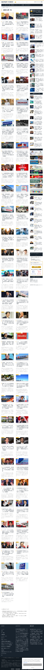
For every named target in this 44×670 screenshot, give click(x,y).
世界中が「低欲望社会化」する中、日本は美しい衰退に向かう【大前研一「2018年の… (38, 238)
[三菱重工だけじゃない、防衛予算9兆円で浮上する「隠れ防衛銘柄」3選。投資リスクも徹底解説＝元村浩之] (31, 111)
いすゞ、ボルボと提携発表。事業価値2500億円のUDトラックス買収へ (22, 343)
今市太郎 (22, 641)
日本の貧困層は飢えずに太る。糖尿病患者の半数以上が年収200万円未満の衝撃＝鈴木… (38, 232)
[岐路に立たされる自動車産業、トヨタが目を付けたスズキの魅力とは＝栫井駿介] (7, 377)
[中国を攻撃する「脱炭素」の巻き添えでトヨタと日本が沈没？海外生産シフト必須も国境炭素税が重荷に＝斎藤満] (7, 209)
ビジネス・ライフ (3, 416)
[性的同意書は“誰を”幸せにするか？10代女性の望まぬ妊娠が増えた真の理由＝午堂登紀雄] (22, 252)
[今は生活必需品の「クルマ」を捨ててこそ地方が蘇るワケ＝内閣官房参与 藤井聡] (7, 587)
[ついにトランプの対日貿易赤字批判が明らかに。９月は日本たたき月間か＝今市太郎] (22, 503)
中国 (23, 636)
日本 (24, 647)
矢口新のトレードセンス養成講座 (6, 644)
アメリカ (20, 647)
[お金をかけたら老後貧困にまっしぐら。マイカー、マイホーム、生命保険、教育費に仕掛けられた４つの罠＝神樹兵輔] (22, 123)
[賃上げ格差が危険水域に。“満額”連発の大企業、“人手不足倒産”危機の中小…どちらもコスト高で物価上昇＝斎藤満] (7, 145)
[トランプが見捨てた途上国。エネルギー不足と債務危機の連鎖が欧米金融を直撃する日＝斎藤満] (31, 117)
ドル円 (18, 639)
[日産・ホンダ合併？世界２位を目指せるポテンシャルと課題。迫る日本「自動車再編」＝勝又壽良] (7, 37)
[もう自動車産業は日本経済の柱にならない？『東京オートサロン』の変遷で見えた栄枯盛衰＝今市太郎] (7, 167)
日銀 (22, 647)
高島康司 (20, 629)
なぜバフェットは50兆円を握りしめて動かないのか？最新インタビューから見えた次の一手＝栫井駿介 (36, 37)
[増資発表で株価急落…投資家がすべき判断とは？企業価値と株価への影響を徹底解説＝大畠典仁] (31, 127)
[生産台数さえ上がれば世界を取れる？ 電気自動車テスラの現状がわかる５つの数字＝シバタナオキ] (22, 524)
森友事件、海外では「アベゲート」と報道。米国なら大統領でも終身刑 (38, 198)
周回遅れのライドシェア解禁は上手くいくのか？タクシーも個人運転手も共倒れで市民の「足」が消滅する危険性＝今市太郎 (22, 88)
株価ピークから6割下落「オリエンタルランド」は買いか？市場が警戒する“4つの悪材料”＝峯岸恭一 (38, 133)
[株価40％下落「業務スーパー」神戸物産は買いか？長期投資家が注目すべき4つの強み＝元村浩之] (31, 101)
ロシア (17, 648)
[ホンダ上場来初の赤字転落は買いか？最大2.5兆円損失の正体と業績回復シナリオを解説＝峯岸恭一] (31, 122)
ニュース (2, 99)
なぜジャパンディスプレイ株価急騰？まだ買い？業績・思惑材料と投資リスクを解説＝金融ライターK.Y (38, 145)
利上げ (19, 648)
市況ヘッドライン (4, 639)
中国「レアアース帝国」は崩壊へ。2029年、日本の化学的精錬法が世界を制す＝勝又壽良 (36, 26)
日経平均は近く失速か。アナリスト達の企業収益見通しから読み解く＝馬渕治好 (8, 510)
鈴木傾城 (17, 629)
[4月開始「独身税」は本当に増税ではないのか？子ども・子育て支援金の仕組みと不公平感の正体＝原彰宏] (31, 138)
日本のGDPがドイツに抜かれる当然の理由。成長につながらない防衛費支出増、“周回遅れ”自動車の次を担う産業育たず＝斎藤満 (22, 154)
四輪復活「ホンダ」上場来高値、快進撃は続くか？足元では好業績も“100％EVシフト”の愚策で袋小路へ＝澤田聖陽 (22, 110)
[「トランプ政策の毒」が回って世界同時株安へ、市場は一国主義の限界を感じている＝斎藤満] (7, 482)
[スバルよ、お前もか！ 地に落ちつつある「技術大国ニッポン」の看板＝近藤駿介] (22, 566)
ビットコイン (20, 637)
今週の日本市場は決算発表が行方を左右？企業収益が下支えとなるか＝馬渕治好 (22, 468)
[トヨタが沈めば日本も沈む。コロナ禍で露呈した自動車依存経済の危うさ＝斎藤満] (22, 294)
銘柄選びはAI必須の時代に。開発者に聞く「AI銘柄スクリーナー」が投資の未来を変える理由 (36, 12)
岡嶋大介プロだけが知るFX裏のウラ (7, 643)
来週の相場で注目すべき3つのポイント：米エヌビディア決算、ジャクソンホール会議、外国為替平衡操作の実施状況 (36, 630)
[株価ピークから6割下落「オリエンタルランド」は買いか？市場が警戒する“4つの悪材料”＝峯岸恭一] (31, 132)
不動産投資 (3, 634)
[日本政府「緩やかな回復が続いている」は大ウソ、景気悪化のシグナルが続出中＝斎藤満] (7, 440)
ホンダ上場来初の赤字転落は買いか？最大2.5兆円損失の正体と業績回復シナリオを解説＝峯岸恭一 (38, 123)
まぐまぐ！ (18, 657)
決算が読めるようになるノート (20, 631)
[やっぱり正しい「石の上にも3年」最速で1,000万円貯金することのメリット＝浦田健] (7, 566)
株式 (16, 416)
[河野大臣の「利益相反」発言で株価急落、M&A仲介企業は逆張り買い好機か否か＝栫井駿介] (7, 231)
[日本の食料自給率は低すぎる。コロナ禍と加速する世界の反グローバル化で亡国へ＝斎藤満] (7, 315)
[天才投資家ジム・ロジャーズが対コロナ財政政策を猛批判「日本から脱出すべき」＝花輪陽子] (22, 315)
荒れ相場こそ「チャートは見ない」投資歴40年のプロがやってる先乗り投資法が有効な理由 (36, 31)
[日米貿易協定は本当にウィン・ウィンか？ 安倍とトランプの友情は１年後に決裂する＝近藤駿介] (22, 482)
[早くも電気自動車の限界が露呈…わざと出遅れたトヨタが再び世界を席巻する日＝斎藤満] (22, 37)
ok (32, 664)
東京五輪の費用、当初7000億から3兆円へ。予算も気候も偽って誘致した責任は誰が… (38, 227)
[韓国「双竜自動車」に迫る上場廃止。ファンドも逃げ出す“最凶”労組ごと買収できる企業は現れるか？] (7, 188)
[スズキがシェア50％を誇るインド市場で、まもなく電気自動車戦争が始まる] (7, 419)
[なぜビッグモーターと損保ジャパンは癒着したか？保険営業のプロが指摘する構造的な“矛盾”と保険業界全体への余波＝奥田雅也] (7, 123)
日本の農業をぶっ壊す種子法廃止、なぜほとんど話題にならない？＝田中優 (38, 249)
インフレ (26, 647)
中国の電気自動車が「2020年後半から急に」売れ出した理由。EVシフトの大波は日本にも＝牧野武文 (22, 218)
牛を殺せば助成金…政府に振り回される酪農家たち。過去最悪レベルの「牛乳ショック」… (38, 204)
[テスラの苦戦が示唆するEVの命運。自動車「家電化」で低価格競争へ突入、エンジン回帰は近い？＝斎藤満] (7, 57)
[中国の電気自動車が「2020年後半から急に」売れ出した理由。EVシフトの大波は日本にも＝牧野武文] (22, 209)
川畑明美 (18, 651)
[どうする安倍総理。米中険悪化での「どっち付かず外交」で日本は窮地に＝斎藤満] (7, 461)
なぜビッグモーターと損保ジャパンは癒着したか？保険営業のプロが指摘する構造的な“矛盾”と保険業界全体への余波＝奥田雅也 (8, 131)
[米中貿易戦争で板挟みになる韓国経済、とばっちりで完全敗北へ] (22, 545)
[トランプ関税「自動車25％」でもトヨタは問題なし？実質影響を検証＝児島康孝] (7, 16)
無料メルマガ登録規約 (34, 262)
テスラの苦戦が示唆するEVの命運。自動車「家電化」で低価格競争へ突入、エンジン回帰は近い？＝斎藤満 (8, 66)
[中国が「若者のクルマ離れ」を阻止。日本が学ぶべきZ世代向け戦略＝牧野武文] (7, 273)
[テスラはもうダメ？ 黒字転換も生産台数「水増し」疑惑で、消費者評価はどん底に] (22, 440)
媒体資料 (31, 278)
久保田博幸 (21, 651)
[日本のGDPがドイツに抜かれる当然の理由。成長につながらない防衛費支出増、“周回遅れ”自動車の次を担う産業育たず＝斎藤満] (22, 145)
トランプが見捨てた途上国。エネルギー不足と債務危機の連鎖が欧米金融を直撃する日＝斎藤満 (38, 118)
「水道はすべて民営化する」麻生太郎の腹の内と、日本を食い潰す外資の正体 (38, 244)
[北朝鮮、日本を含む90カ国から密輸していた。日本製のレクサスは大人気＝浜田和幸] (7, 357)
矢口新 (21, 636)
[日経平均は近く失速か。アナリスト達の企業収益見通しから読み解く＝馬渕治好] (7, 503)
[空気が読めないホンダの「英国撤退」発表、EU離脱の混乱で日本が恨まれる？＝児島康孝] (7, 398)
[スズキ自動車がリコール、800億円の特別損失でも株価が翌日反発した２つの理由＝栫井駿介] (22, 357)
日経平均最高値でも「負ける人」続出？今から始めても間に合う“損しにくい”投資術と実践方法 (36, 19)
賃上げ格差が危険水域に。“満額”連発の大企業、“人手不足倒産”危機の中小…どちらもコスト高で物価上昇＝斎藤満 (8, 154)
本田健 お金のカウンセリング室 (6, 651)
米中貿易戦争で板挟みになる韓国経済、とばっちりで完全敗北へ (22, 552)
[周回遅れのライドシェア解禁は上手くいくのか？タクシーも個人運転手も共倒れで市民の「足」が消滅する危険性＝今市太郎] (22, 80)
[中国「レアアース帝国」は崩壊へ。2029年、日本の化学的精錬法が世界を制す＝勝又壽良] (31, 106)
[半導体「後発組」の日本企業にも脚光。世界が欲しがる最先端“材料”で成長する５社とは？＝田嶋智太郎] (22, 57)
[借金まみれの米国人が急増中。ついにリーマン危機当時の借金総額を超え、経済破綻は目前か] (22, 377)
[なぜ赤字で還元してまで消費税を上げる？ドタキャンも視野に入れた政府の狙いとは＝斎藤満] (22, 398)
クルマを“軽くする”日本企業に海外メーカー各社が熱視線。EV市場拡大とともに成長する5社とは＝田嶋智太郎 (8, 88)
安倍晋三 (25, 636)
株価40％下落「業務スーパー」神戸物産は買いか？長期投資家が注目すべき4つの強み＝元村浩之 (38, 102)
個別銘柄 (25, 633)
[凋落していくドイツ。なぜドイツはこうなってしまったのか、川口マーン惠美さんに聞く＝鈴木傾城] (7, 102)
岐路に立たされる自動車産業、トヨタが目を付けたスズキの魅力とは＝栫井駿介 (8, 385)
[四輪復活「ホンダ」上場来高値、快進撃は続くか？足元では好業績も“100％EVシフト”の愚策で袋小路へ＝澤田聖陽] (22, 102)
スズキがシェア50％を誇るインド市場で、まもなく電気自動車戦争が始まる (8, 426)
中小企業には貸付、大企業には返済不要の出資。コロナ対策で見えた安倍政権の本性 (38, 215)
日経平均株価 (22, 633)
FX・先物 (2, 632)
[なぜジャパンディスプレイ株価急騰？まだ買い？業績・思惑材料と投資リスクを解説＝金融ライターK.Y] (31, 144)
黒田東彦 (18, 640)
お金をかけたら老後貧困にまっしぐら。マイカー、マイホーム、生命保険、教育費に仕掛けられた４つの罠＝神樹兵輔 (22, 131)
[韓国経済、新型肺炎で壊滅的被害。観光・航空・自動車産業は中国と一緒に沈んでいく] (7, 336)
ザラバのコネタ (3, 653)
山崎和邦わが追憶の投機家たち (6, 641)
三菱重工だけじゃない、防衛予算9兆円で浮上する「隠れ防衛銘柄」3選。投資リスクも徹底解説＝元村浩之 (38, 112)
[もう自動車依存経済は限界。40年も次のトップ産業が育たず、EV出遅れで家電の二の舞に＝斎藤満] (22, 167)
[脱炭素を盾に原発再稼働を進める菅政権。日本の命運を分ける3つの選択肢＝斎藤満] (7, 252)
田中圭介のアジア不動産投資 (5, 646)
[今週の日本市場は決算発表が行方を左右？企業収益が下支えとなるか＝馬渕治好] (22, 461)
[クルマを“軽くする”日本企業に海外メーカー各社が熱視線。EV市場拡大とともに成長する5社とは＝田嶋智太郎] (7, 80)
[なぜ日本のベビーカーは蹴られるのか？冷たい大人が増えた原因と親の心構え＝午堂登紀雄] (22, 273)
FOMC (17, 637)
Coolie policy (25, 662)
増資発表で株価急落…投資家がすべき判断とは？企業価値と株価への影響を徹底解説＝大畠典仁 (38, 128)
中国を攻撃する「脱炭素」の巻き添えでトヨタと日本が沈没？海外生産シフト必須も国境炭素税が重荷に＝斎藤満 (8, 218)
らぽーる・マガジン (23, 639)
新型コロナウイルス (24, 630)
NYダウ (23, 637)
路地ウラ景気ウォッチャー (5, 648)
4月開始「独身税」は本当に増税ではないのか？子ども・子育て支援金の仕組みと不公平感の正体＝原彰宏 (38, 139)
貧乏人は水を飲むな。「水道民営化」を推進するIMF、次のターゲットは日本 (38, 209)
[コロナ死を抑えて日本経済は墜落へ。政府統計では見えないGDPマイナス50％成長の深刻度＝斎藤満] (7, 294)
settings (32, 667)
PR (1, 655)
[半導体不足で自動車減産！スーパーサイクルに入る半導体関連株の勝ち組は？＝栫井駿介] (22, 231)
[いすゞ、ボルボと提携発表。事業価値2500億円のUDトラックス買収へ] (22, 336)
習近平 (18, 644)
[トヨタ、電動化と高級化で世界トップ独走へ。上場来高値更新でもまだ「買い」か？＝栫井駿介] (22, 188)
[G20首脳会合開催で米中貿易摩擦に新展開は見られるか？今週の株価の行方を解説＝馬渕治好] (22, 419)
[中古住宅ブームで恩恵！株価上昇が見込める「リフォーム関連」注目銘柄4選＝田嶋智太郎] (31, 96)
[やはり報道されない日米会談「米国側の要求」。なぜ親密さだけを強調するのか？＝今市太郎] (7, 545)
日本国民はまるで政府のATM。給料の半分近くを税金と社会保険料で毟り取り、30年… (38, 221)
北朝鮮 (25, 641)
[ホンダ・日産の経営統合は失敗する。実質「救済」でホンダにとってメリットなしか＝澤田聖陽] (22, 16)
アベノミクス (19, 643)
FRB (19, 644)
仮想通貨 (21, 648)
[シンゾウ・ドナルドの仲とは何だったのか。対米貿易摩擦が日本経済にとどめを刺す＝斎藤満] (7, 524)
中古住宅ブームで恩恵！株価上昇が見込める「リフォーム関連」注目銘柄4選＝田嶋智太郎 (38, 97)
